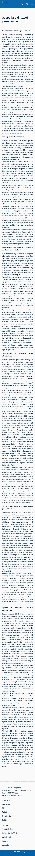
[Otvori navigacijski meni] (32, 3)
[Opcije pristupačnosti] (27, 4)
